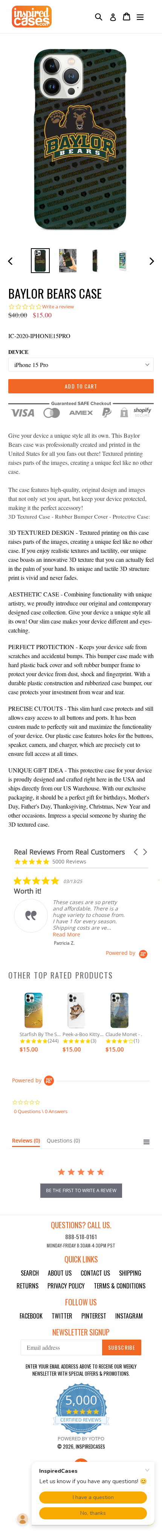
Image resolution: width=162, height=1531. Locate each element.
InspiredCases (90, 1446)
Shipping (130, 1273)
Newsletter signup (81, 1332)
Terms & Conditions (119, 1285)
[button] (136, 852)
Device (18, 352)
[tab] (26, 1142)
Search (30, 1273)
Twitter (62, 1315)
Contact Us (95, 1273)
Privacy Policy (66, 1285)
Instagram (129, 1315)
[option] (40, 260)
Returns (27, 1285)
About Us (60, 1273)
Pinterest (93, 1315)
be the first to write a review (81, 1190)
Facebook (31, 1315)
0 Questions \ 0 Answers (40, 1111)
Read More (66, 934)
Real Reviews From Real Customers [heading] (69, 852)
